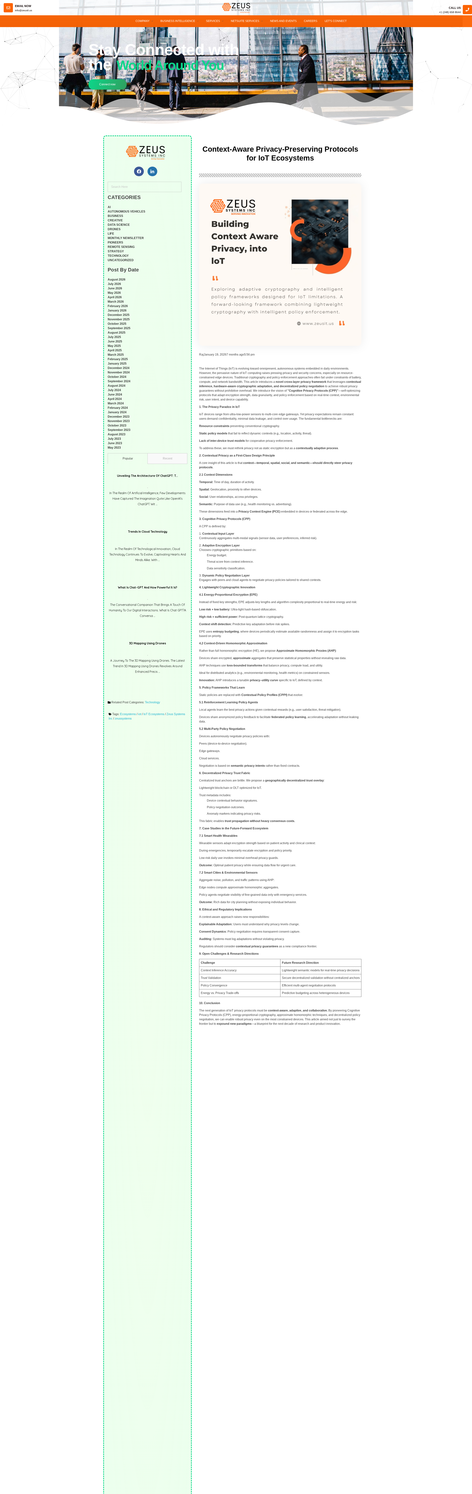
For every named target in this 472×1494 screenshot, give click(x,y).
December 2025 (118, 314)
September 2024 (119, 381)
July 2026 (114, 283)
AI (109, 207)
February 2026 (118, 306)
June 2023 (115, 443)
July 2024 (114, 390)
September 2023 (119, 429)
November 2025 (119, 319)
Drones (114, 229)
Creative (115, 220)
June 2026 (115, 288)
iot (139, 714)
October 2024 (117, 376)
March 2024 (116, 403)
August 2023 (116, 434)
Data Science (119, 224)
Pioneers (115, 242)
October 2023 (117, 425)
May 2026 (114, 292)
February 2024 (118, 407)
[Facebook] (139, 171)
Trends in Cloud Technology (147, 531)
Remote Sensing (121, 246)
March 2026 (116, 301)
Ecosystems (128, 714)
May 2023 (114, 447)
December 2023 (118, 416)
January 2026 (117, 310)
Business (115, 215)
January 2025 (117, 363)
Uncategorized (121, 260)
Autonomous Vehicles (126, 211)
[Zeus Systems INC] (147, 152)
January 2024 (117, 412)
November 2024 (119, 372)
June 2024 (115, 394)
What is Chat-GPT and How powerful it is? (147, 587)
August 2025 (116, 332)
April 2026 (115, 297)
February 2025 (118, 359)
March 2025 (116, 354)
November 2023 (119, 421)
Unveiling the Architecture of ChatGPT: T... (147, 476)
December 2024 (118, 368)
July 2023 (114, 438)
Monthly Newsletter (126, 238)
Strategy (116, 251)
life (111, 233)
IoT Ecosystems (153, 714)
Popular (128, 458)
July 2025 (114, 337)
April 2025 (115, 350)
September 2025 (119, 328)
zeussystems (123, 718)
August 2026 (116, 279)
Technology (118, 255)
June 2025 (115, 341)
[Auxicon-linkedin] (152, 171)
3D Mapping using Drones (147, 643)
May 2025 (114, 345)
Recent (167, 458)
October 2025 (117, 323)
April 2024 (115, 399)
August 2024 (116, 385)
